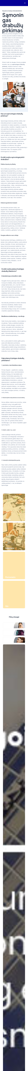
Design (8, 519)
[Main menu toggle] (25, 3)
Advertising (9, 548)
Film (6, 606)
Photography (10, 577)
